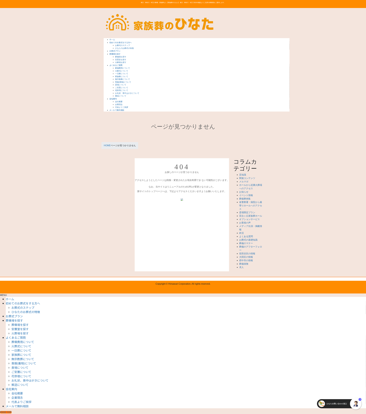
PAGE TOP (6, 412)
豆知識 (242, 175)
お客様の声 (245, 222)
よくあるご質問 (16, 337)
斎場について (120, 85)
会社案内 (11, 389)
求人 (241, 267)
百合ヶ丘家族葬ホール (250, 216)
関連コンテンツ (247, 178)
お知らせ (243, 192)
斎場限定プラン (247, 212)
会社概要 (119, 102)
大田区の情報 (246, 257)
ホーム (10, 299)
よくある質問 (246, 236)
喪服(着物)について (123, 82)
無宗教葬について (122, 79)
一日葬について (121, 74)
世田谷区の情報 (247, 253)
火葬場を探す (120, 62)
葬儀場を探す (120, 57)
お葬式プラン (14, 316)
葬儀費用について (122, 68)
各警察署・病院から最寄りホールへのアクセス (250, 205)
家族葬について (121, 76)
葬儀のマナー (246, 243)
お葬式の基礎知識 (248, 240)
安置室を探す (120, 60)
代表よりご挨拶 (121, 107)
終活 (241, 233)
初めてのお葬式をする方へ (23, 303)
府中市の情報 (246, 260)
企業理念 (119, 104)
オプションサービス (249, 219)
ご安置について (121, 88)
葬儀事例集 (245, 199)
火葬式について (121, 71)
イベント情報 (246, 195)
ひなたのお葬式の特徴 (124, 48)
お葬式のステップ (122, 45)
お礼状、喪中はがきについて (127, 93)
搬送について (120, 96)
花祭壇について (121, 90)
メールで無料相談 (17, 406)
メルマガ (243, 181)
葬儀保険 (243, 264)
